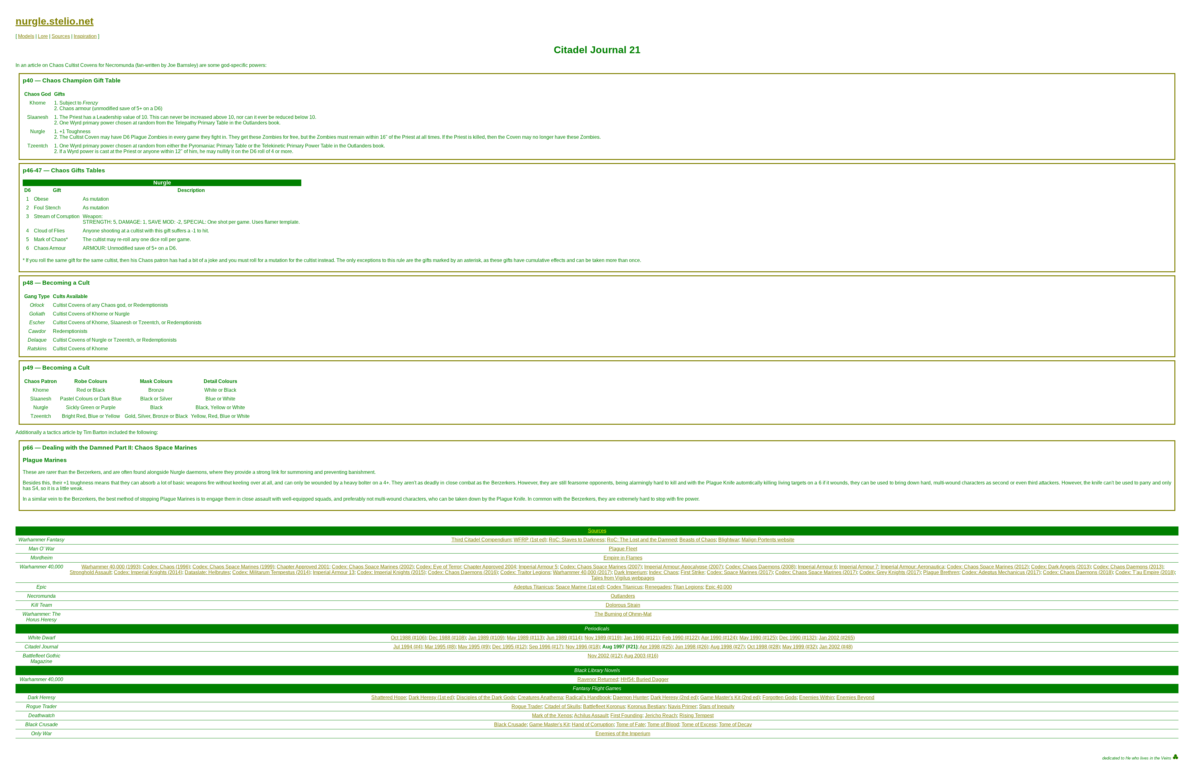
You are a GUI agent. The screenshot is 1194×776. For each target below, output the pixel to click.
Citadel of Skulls (562, 706)
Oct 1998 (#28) (763, 646)
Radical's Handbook (588, 697)
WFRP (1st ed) (530, 539)
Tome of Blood (663, 724)
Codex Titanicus (624, 587)
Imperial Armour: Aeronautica (912, 566)
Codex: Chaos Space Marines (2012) (988, 566)
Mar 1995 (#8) (440, 646)
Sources (61, 36)
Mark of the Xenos (552, 715)
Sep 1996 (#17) (546, 646)
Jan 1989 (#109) (486, 637)
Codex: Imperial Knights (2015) (391, 572)
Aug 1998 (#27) (727, 646)
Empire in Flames (623, 557)
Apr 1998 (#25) (656, 646)
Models (26, 36)
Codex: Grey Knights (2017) (890, 572)
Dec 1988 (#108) (447, 637)
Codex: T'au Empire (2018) (1145, 572)
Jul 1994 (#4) (407, 646)
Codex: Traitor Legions (525, 572)
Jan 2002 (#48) (836, 646)
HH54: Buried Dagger (645, 679)
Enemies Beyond (855, 697)
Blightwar (728, 539)
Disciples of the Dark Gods (485, 697)
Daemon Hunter (630, 697)
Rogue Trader (526, 706)
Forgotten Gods (779, 697)
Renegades (658, 587)
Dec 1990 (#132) (797, 637)
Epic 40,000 (719, 587)
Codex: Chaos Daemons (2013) (1128, 566)
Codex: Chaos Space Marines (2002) (373, 566)
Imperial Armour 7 (858, 566)
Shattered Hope (388, 697)
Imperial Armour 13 (333, 572)
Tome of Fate (630, 724)
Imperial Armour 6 (817, 566)
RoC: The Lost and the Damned (642, 539)
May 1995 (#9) (474, 646)
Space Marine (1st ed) (580, 587)
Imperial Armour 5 (538, 566)
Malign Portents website (768, 539)
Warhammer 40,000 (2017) (582, 572)
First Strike (692, 572)
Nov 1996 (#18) (583, 646)
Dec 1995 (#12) (509, 646)
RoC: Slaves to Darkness (576, 539)
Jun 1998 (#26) (691, 646)
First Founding (626, 715)
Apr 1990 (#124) (719, 637)
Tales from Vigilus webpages (623, 578)
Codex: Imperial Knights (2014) (148, 572)
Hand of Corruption (593, 724)
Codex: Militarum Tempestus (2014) (271, 572)
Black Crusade (510, 724)
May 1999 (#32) (799, 646)
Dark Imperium (630, 572)
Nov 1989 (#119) (603, 637)
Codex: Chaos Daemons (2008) (760, 566)
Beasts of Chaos (697, 539)
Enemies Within (816, 697)
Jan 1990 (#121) (642, 637)
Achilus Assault (591, 715)
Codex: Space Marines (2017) (740, 572)
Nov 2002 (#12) (605, 655)
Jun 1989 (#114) (564, 637)
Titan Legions (688, 587)
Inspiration (85, 36)
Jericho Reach (661, 715)
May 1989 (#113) (525, 637)
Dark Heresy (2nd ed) (674, 697)
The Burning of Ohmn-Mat (623, 614)
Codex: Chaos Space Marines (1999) (233, 566)
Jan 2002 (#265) (837, 637)
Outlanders (623, 596)
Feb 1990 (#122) (680, 637)
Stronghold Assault (90, 572)
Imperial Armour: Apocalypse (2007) (683, 566)
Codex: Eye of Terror (438, 566)
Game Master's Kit (549, 724)
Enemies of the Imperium (622, 733)
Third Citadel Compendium (481, 539)
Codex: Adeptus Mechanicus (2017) (1001, 572)
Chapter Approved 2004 (490, 566)
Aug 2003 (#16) (641, 655)
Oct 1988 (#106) (408, 637)
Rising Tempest (696, 715)
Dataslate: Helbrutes (207, 572)
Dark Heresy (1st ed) (431, 697)
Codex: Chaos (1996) (166, 566)
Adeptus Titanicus (533, 587)
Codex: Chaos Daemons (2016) (463, 572)
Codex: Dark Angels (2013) (1061, 566)
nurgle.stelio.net (55, 21)
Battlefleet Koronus (604, 706)
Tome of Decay (735, 724)
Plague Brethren (941, 572)
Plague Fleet (623, 548)
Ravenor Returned (597, 679)
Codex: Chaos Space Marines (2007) (601, 566)
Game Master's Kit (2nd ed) (730, 697)
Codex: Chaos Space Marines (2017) (816, 572)
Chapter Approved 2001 (303, 566)
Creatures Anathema (540, 697)
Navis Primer (682, 706)
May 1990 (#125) (758, 637)
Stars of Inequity (716, 706)
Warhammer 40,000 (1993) (110, 566)
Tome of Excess (699, 724)
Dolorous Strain (623, 605)
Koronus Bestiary (646, 706)
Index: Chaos (663, 572)
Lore (43, 36)
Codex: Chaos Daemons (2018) (1078, 572)
